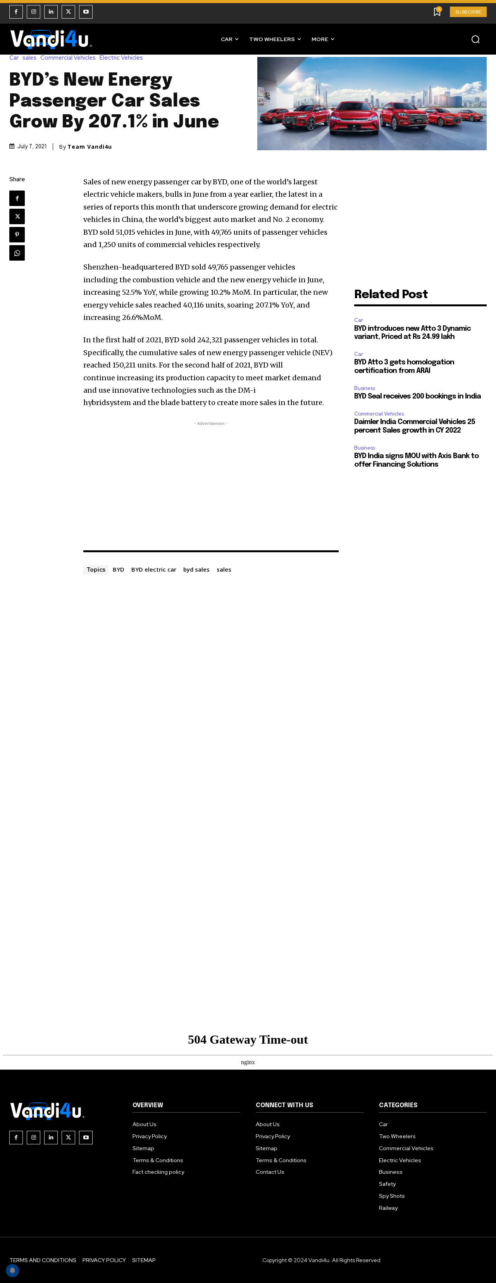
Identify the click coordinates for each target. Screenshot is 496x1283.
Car (14, 58)
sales (29, 58)
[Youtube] (86, 12)
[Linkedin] (51, 12)
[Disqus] (211, 673)
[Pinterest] (17, 234)
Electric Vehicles (121, 58)
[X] (68, 12)
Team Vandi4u (89, 146)
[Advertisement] (211, 482)
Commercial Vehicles (68, 58)
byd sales (196, 569)
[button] (475, 39)
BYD (118, 569)
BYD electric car (153, 569)
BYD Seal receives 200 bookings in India (417, 396)
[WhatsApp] (17, 253)
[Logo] (52, 39)
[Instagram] (33, 12)
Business (364, 388)
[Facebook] (16, 12)
